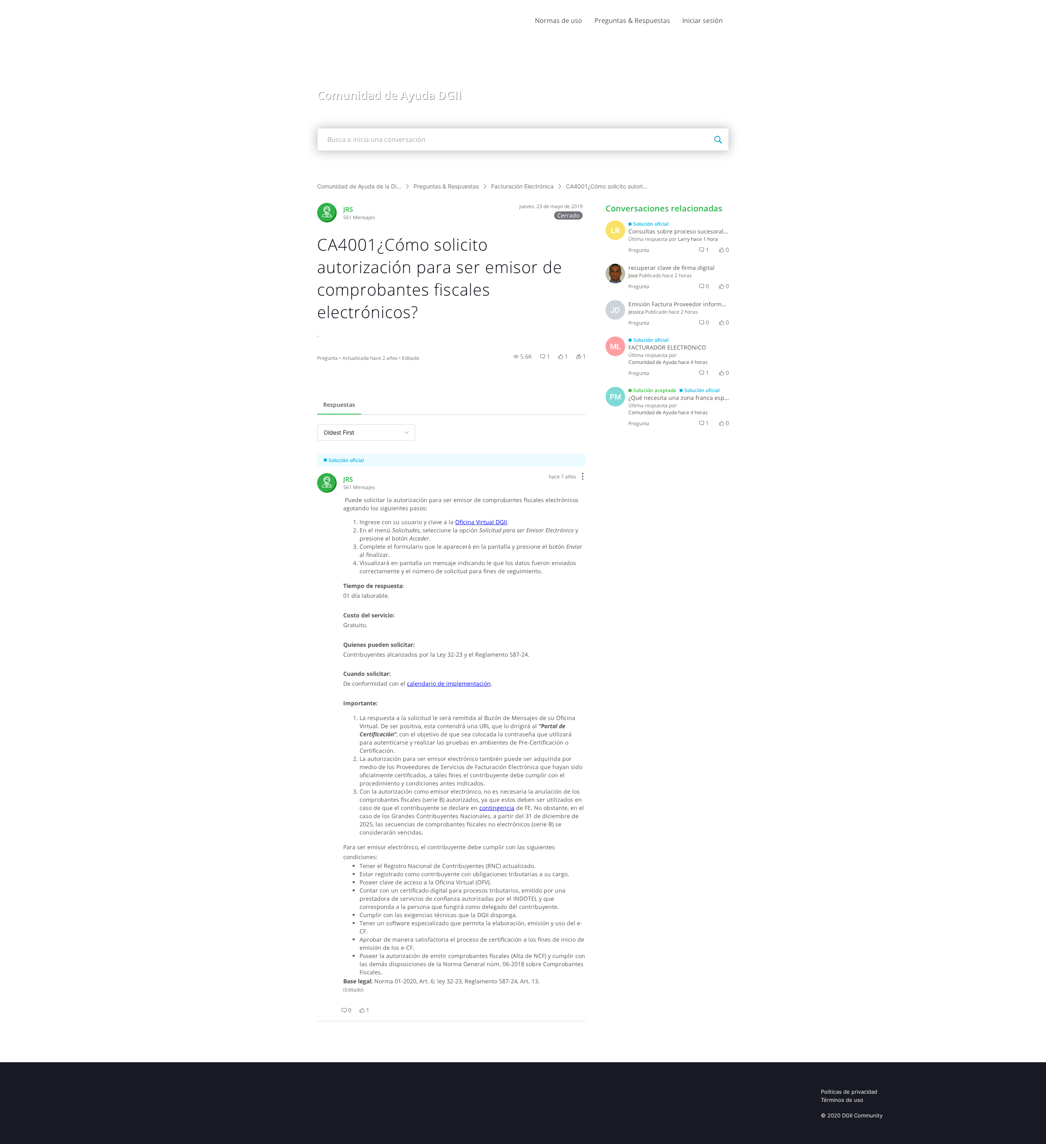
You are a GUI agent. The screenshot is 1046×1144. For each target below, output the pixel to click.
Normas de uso (558, 20)
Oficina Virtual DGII (481, 522)
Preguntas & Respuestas (632, 20)
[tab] (339, 406)
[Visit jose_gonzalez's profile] (615, 273)
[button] (523, 356)
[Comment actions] (582, 477)
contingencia (496, 808)
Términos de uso (842, 1100)
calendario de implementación (449, 683)
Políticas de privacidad (849, 1091)
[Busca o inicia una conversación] (718, 139)
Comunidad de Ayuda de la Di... (359, 186)
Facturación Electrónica (522, 186)
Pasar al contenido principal (44, 5)
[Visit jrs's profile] (327, 212)
